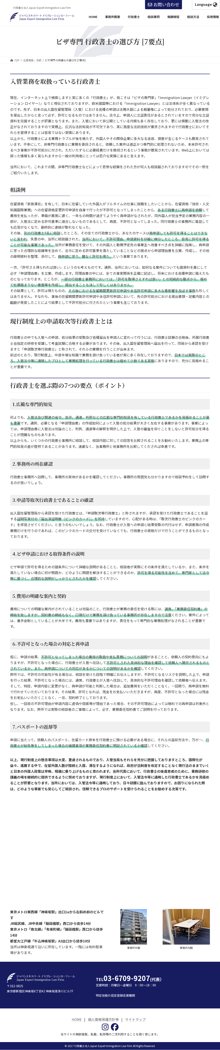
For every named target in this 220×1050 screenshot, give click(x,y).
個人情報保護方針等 (103, 1019)
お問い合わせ (166, 4)
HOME (77, 1019)
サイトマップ (135, 1019)
